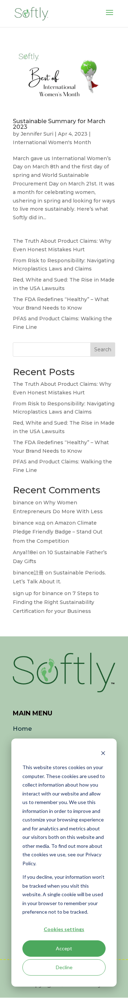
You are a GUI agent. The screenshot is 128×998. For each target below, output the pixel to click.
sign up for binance (38, 593)
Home (22, 728)
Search (102, 349)
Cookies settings (64, 929)
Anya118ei (25, 552)
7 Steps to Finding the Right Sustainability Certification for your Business (56, 602)
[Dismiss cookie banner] (103, 754)
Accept (64, 948)
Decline (64, 967)
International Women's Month (52, 142)
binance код (29, 523)
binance (23, 502)
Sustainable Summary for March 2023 (59, 124)
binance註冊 (28, 572)
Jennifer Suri (37, 134)
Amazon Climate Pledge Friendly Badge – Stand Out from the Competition (57, 532)
